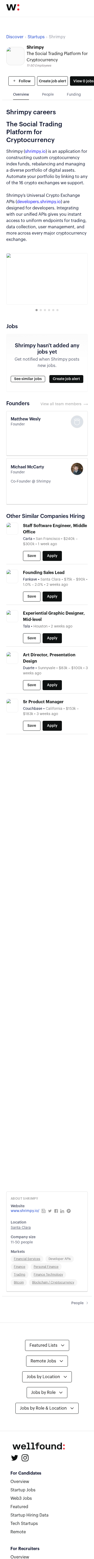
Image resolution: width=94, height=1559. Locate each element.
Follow (24, 81)
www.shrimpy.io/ (25, 1211)
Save (31, 556)
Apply (52, 556)
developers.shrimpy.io (39, 202)
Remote (18, 1532)
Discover (15, 37)
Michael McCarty (27, 467)
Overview (19, 1482)
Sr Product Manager (43, 702)
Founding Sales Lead (43, 573)
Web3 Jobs (21, 1498)
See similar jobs (28, 379)
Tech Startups (24, 1524)
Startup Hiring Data (29, 1515)
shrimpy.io (35, 151)
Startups (36, 37)
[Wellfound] (12, 7)
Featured (19, 1507)
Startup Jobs (23, 1490)
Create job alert (52, 81)
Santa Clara (21, 1228)
